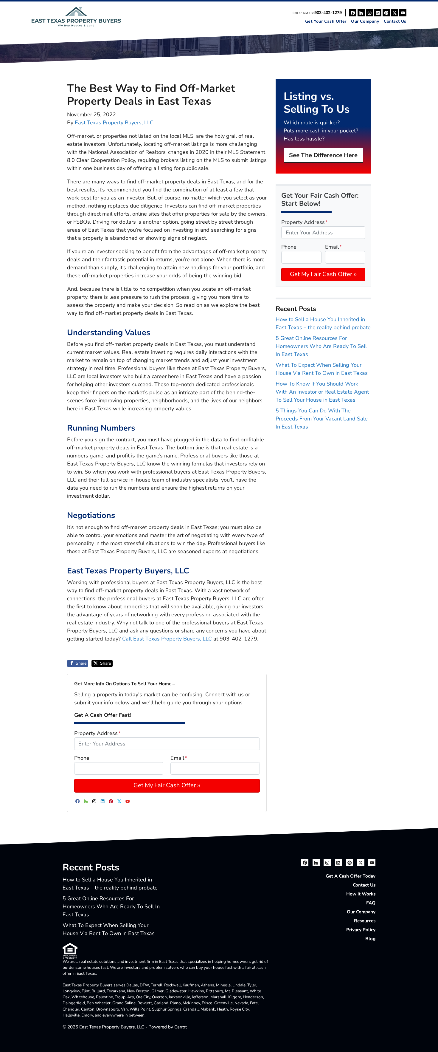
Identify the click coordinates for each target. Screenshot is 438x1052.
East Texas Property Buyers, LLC (114, 122)
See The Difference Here (323, 155)
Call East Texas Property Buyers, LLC (167, 638)
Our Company (365, 21)
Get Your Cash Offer (326, 21)
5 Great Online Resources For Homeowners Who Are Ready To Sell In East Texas (321, 346)
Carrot (180, 1027)
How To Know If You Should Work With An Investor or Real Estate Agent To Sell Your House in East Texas (322, 391)
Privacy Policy (360, 930)
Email (178, 758)
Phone (81, 758)
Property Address (97, 733)
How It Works (360, 894)
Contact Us (395, 21)
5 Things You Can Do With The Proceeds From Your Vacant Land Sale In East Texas (322, 418)
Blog (370, 939)
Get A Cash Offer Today (350, 876)
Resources (364, 921)
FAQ (370, 903)
